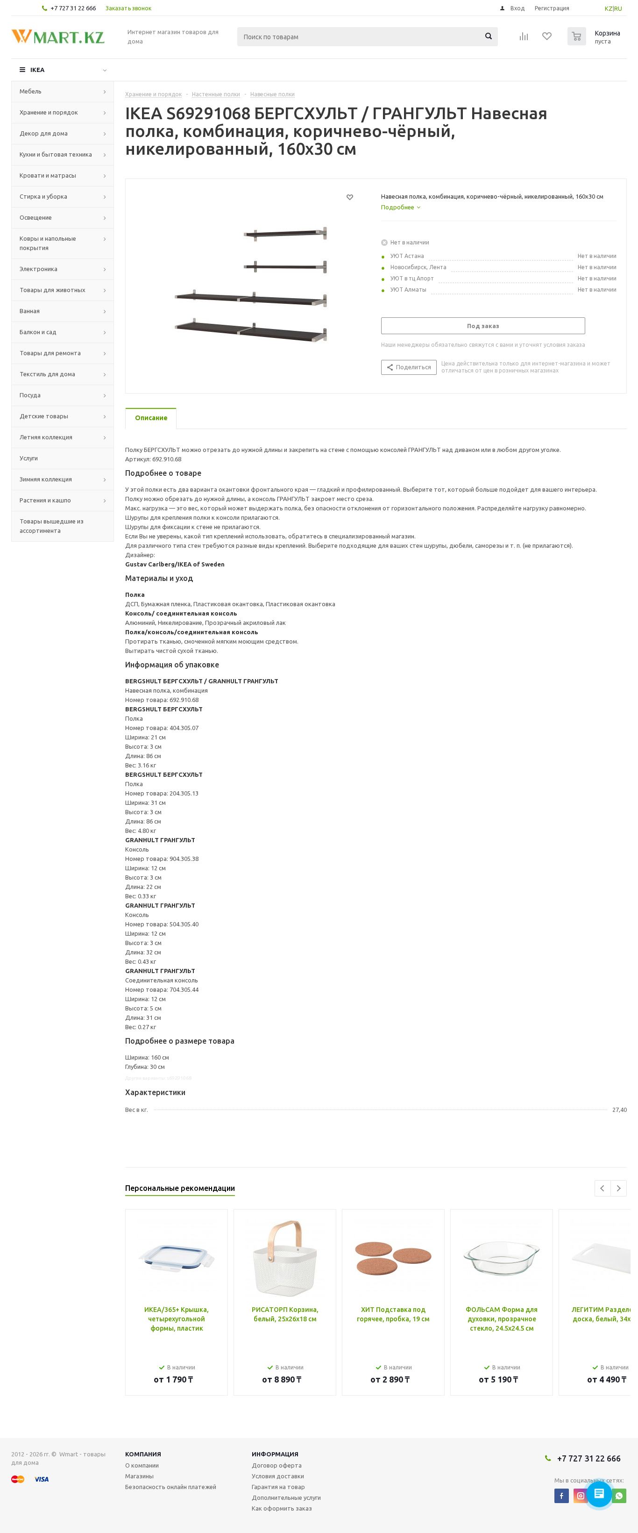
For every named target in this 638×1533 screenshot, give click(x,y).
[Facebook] (561, 1496)
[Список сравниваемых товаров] (524, 39)
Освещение (36, 217)
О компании (142, 1465)
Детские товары (44, 416)
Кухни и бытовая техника (56, 154)
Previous (602, 1188)
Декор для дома (44, 133)
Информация (275, 1454)
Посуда (30, 395)
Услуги (29, 458)
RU (618, 8)
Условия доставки (278, 1476)
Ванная (30, 311)
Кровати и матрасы (48, 175)
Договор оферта (277, 1465)
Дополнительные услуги (286, 1497)
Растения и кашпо (45, 500)
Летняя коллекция (46, 437)
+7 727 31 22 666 (73, 8)
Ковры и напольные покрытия (48, 243)
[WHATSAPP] (619, 1496)
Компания (143, 1454)
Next (618, 1188)
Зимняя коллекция (46, 479)
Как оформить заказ (282, 1508)
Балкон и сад (38, 332)
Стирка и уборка (43, 196)
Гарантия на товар (278, 1486)
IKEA (37, 69)
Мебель (31, 91)
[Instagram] (581, 1496)
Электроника (38, 268)
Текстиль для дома (47, 374)
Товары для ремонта (50, 353)
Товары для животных (52, 290)
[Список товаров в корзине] (595, 42)
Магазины (139, 1476)
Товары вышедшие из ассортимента (52, 526)
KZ (609, 8)
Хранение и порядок (49, 112)
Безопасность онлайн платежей (170, 1486)
